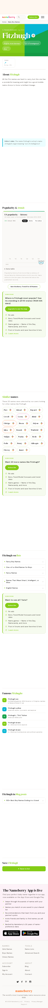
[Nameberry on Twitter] (18, 981)
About (27, 970)
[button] (24, 868)
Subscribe (33, 17)
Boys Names (7, 953)
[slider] (40, 263)
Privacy (27, 1001)
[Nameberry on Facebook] (22, 981)
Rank (24, 221)
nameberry (24, 991)
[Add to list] (33, 35)
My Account (7, 974)
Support (24, 1004)
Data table (10, 269)
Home (4, 22)
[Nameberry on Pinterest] (26, 981)
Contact (28, 974)
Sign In (5, 970)
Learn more (13, 333)
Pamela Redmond (10, 30)
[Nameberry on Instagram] (30, 981)
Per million (38, 221)
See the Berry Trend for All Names (24, 287)
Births (31, 221)
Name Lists (29, 949)
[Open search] (21, 17)
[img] (24, 242)
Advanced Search (32, 953)
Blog (26, 966)
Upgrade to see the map (17, 309)
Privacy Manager (37, 1001)
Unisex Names (8, 957)
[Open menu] (43, 17)
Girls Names (7, 949)
